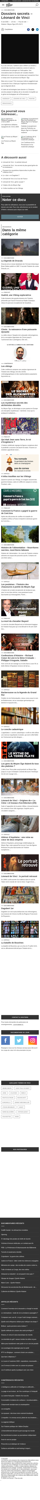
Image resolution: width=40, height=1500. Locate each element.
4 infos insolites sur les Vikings (13, 188)
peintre (32, 98)
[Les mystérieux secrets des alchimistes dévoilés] (20, 389)
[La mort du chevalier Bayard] (20, 607)
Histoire (3, 24)
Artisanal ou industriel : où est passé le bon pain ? (17, 1274)
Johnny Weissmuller (22, 1102)
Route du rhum (8, 1097)
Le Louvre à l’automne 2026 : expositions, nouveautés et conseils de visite (19, 1361)
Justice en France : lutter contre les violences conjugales (19, 1261)
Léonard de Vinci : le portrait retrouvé (15, 162)
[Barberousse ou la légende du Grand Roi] (20, 679)
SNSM (17, 1116)
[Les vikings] (20, 352)
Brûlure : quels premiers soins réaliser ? (14, 1326)
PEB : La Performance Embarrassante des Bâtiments (18, 1247)
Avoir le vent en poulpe (8, 1439)
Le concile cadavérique (12, 729)
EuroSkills (7, 1102)
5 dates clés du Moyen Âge (12, 185)
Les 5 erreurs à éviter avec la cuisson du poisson (17, 1365)
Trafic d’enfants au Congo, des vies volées (15, 1269)
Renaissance (7, 103)
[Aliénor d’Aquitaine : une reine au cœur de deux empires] (20, 824)
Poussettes (7, 1116)
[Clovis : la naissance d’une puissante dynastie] (20, 316)
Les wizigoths (5, 1409)
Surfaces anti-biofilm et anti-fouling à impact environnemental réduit (15, 1449)
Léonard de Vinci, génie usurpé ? (14, 182)
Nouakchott (21, 1097)
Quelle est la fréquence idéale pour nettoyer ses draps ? (19, 1321)
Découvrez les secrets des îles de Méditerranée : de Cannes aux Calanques (18, 1287)
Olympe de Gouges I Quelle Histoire (13, 1278)
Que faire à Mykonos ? (8, 1357)
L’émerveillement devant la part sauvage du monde (18, 1431)
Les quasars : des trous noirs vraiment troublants (17, 1413)
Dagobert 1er (7, 908)
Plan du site (19, 1478)
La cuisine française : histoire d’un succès (15, 1396)
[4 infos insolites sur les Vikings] (20, 463)
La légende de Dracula (12, 261)
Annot (21, 1107)
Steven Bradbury (9, 1107)
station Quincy (23, 1112)
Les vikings (6, 366)
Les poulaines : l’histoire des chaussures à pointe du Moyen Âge (18, 585)
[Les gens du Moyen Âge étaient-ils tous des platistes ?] (20, 750)
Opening (4, 1234)
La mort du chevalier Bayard (14, 621)
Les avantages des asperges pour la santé (15, 1348)
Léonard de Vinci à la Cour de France (15, 179)
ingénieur (6, 98)
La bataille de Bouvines (12, 943)
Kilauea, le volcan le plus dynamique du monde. (17, 1335)
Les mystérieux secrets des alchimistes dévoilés (14, 404)
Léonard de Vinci (19, 98)
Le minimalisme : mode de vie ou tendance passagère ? (19, 1313)
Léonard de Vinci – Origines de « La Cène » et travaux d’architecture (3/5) (18, 801)
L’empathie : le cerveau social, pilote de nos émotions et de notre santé (19, 1418)
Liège (4, 1093)
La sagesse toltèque (8, 1422)
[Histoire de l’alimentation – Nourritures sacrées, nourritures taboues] (20, 534)
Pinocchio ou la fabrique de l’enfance (13, 1444)
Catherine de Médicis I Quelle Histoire (13, 1291)
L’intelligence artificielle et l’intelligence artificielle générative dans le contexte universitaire (17, 1387)
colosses (13, 1093)
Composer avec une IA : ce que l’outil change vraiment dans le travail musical (19, 1318)
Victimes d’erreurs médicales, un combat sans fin (17, 1243)
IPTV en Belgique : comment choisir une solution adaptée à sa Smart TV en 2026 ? (17, 1353)
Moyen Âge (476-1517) (15, 24)
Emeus (23, 1093)
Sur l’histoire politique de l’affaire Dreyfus (14, 1426)
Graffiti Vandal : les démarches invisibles (14, 1230)
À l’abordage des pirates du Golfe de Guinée (16, 1239)
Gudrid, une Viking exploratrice (16, 295)
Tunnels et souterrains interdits (11, 1252)
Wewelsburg (7, 1088)
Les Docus (9, 1478)
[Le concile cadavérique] (20, 716)
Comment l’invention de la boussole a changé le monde (19, 1308)
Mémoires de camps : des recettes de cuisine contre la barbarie (19, 1265)
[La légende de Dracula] (20, 247)
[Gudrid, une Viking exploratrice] (20, 281)
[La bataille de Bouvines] (20, 929)
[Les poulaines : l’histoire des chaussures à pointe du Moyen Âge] (20, 571)
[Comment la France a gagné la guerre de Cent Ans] (20, 497)
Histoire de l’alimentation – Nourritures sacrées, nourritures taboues (19, 548)
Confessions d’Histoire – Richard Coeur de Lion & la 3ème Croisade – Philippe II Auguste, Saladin (18, 658)
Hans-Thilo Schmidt (23, 1088)
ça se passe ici (18, 1024)
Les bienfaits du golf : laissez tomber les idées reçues (18, 1339)
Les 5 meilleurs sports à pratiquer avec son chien (17, 1370)
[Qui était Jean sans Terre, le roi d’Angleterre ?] (20, 426)
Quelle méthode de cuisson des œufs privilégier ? (17, 1330)
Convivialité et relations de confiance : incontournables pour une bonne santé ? (19, 1400)
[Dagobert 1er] (20, 895)
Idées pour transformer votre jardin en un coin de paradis (19, 1343)
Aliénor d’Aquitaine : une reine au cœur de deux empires (17, 838)
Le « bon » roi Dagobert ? (11, 175)
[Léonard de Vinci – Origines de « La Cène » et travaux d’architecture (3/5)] (20, 787)
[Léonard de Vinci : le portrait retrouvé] (20, 863)
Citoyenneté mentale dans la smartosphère (15, 1404)
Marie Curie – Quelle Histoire (10, 1283)
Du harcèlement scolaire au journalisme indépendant (18, 1435)
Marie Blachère (8, 1112)
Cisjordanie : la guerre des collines (12, 1256)
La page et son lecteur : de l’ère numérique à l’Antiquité (19, 1391)
